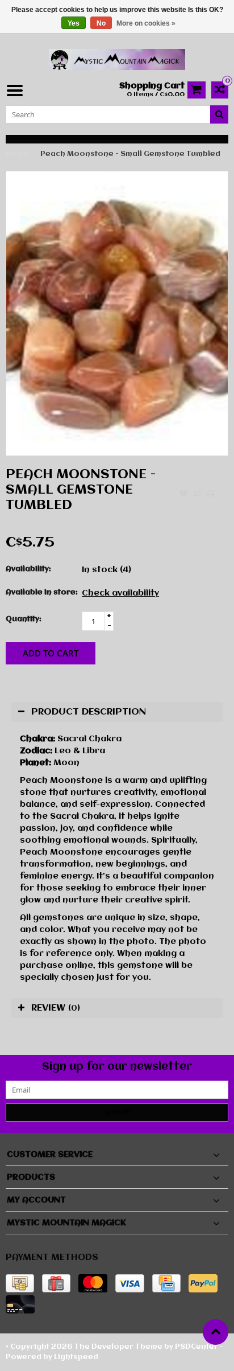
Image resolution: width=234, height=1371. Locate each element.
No (101, 23)
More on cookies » (146, 23)
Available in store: (41, 592)
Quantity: (23, 619)
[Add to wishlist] (183, 495)
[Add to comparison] (197, 495)
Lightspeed (76, 1357)
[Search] (219, 114)
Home (17, 154)
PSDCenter (196, 1347)
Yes (74, 23)
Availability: (28, 569)
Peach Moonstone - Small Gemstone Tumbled (130, 154)
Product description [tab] (88, 712)
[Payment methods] (20, 1283)
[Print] (211, 495)
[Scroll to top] (215, 1332)
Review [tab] (55, 1008)
